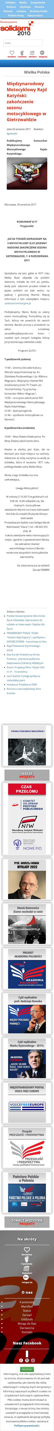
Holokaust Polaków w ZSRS (22, 684)
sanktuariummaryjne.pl (17, 303)
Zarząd (27, 1315)
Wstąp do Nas (27, 1323)
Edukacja (25, 7)
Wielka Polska (37, 72)
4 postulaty (27, 1302)
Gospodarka (38, 2)
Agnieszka (12, 133)
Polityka (10, 2)
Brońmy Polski (38, 11)
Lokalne (21, 11)
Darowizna (27, 1328)
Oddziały (27, 1319)
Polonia (8, 11)
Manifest (27, 1306)
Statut (27, 1311)
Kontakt (27, 1332)
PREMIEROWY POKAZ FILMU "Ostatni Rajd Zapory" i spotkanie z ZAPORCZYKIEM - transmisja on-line (26, 637)
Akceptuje (27, 1369)
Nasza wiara (35, 15)
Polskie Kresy (16, 15)
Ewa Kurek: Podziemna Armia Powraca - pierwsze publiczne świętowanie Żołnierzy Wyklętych (25, 659)
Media (23, 2)
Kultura (11, 7)
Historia (39, 7)
